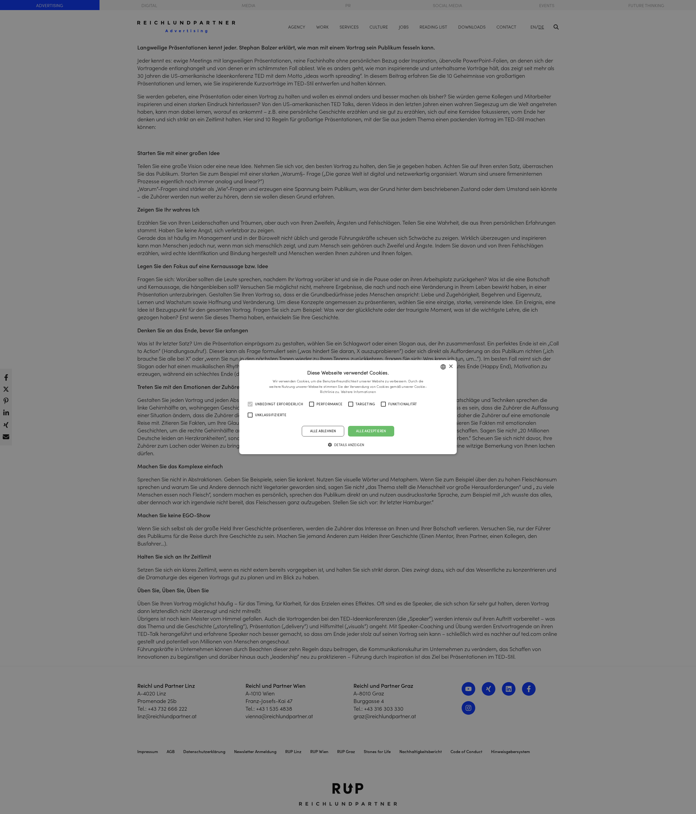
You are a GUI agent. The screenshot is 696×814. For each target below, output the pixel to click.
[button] (348, 444)
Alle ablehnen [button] (323, 431)
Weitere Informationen (358, 392)
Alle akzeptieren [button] (371, 431)
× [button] (451, 366)
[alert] (348, 407)
